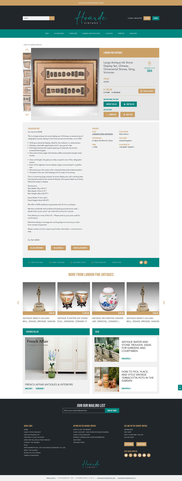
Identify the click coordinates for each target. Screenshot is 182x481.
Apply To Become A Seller (133, 435)
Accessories (59, 33)
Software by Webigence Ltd (126, 478)
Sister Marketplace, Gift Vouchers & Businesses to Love (45, 447)
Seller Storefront (36, 248)
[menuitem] (27, 59)
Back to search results (33, 45)
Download (112, 114)
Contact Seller (111, 104)
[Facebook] (145, 262)
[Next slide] (27, 114)
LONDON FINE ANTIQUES (102, 134)
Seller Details (58, 248)
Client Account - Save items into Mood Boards (91, 432)
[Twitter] (141, 262)
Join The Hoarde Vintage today (91, 3)
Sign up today (112, 410)
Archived (133, 33)
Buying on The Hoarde (32, 453)
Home (26, 429)
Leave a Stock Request (32, 432)
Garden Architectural (91, 33)
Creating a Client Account (34, 437)
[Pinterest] (135, 455)
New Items (77, 440)
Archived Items (78, 442)
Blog (26, 445)
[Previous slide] (27, 50)
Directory (28, 388)
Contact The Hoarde (31, 442)
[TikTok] (149, 455)
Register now (141, 444)
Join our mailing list (31, 435)
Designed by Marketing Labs (106, 478)
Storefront (40, 388)
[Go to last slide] (18, 302)
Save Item (129, 114)
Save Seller (130, 104)
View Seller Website (80, 248)
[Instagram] (140, 455)
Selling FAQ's (129, 437)
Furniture (73, 33)
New (47, 33)
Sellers (147, 18)
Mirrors (121, 33)
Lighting (109, 33)
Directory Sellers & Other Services (37, 440)
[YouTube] (144, 455)
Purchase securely (148, 91)
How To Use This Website (82, 429)
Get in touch (129, 444)
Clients (156, 18)
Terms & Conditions (31, 455)
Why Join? (127, 432)
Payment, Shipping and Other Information (88, 437)
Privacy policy (51, 478)
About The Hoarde (31, 450)
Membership (128, 429)
